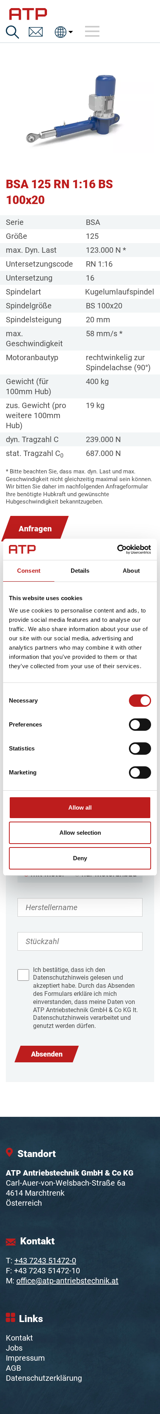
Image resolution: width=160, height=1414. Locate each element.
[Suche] (12, 32)
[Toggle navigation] (92, 31)
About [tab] (131, 570)
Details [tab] (80, 570)
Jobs (14, 1348)
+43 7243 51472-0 (45, 1260)
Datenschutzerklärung (44, 1378)
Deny (80, 858)
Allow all (80, 807)
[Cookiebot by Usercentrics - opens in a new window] (117, 550)
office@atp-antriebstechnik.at (67, 1280)
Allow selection (80, 832)
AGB (13, 1368)
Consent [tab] (28, 570)
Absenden (47, 1054)
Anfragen (35, 528)
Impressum (25, 1358)
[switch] (140, 724)
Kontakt (19, 1338)
